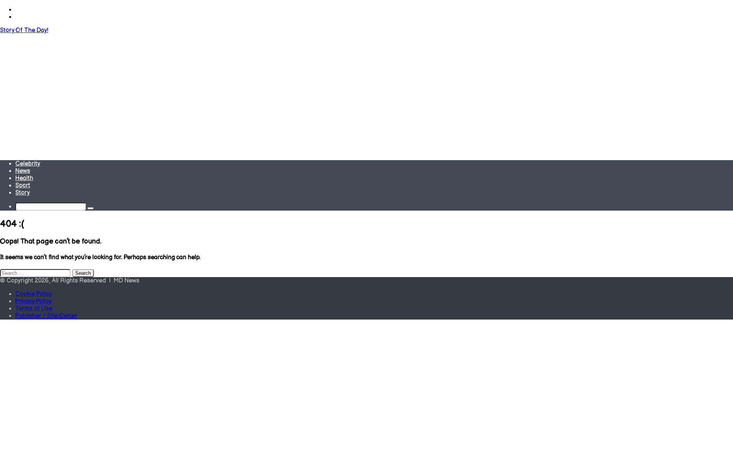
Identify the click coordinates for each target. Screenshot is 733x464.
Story (22, 192)
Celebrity (27, 163)
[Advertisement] (366, 91)
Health (24, 178)
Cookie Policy (33, 294)
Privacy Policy (33, 301)
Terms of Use (33, 308)
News (22, 171)
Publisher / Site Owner (46, 316)
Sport (22, 185)
